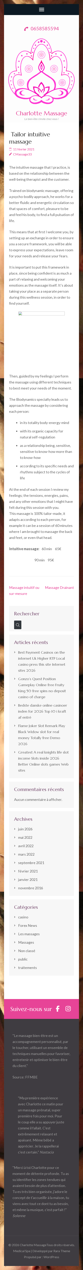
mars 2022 (26, 854)
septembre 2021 (31, 862)
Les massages (29, 934)
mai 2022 (25, 837)
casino (23, 917)
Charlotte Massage (41, 113)
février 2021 (28, 871)
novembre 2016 (30, 888)
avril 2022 (25, 846)
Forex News (27, 925)
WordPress (51, 1257)
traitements (27, 967)
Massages (26, 942)
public (23, 959)
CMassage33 (22, 154)
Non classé (26, 950)
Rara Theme (61, 1251)
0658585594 (44, 28)
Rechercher (26, 614)
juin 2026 (25, 829)
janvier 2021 (27, 879)
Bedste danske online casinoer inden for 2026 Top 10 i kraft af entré (42, 711)
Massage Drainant (59, 587)
